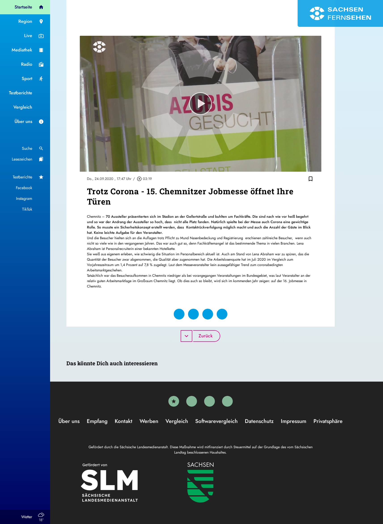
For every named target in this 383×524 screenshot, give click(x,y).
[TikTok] (227, 401)
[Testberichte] (173, 401)
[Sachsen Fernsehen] (340, 13)
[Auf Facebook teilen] (179, 314)
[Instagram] (209, 401)
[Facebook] (191, 401)
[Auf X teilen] (193, 314)
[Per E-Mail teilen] (222, 314)
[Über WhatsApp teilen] (207, 314)
